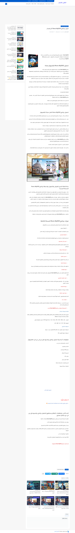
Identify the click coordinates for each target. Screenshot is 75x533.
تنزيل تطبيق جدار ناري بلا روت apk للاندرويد (12, 34)
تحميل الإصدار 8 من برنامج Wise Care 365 (11, 72)
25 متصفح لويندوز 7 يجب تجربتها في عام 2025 (12, 44)
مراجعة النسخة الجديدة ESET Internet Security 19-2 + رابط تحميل (63, 493)
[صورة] (20, 28)
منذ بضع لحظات (65, 490)
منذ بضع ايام (13, 37)
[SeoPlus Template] (68, 531)
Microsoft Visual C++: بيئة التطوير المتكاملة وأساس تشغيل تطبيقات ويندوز (11, 28)
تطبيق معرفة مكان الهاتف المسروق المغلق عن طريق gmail (11, 61)
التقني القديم (62, 3)
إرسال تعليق (64, 518)
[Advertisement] (37, 15)
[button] (61, 474)
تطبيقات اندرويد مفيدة (49, 3)
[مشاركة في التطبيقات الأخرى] (43, 474)
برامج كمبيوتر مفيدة (41, 3)
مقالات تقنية (34, 3)
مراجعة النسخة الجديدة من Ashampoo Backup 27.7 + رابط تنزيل (48, 508)
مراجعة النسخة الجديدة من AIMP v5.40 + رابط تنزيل (11, 39)
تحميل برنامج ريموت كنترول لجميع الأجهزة (11, 50)
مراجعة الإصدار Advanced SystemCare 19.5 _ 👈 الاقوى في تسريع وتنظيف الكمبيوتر (11, 78)
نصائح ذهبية (28, 3)
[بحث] (6, 4)
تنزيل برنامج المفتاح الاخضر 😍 (11, 67)
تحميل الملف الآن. (47, 390)
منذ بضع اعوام (13, 42)
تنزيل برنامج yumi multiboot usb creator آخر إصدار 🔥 (57, 403)
